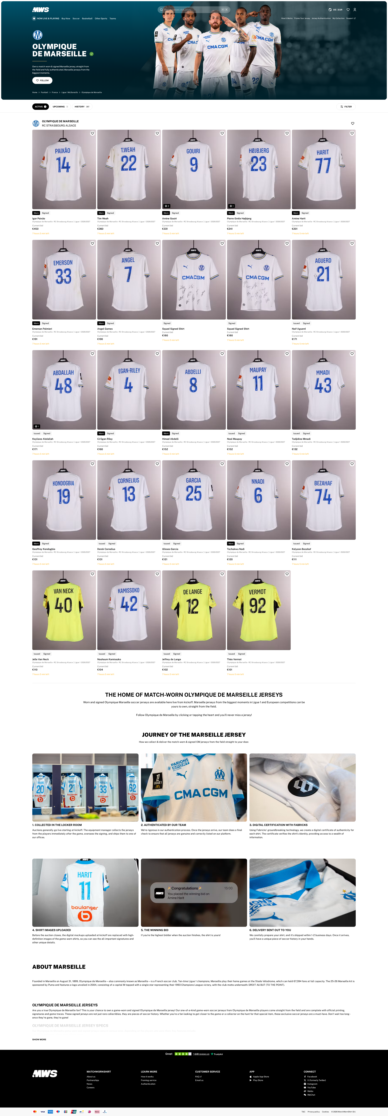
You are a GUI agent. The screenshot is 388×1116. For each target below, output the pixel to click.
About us (91, 1076)
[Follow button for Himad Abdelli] (222, 353)
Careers (90, 1087)
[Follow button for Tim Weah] (157, 133)
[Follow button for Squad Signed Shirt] (222, 243)
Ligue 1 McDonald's (70, 92)
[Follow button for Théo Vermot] (287, 574)
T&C (303, 1112)
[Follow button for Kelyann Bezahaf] (352, 463)
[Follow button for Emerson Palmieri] (92, 243)
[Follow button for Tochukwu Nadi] (287, 463)
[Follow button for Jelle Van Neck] (92, 574)
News (89, 1084)
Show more (39, 1039)
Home (34, 92)
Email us (199, 1080)
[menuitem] (335, 9)
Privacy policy (314, 1112)
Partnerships (93, 1080)
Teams (113, 18)
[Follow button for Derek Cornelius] (157, 463)
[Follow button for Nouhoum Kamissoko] (157, 574)
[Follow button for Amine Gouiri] (222, 133)
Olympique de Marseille (92, 92)
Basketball (87, 18)
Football (44, 92)
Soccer (76, 18)
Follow (44, 80)
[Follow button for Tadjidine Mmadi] (352, 353)
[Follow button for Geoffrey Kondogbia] (92, 463)
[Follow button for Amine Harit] (352, 133)
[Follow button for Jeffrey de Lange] (222, 574)
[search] (194, 9)
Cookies (325, 1112)
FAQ (197, 1076)
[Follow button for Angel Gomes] (157, 243)
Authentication (148, 1084)
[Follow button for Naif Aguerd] (352, 243)
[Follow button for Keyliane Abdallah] (92, 353)
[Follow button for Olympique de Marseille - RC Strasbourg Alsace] (353, 123)
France (55, 92)
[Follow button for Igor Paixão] (92, 133)
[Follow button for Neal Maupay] (287, 353)
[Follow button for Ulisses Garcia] (222, 463)
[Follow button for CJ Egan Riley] (157, 353)
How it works (147, 1076)
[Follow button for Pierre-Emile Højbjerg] (287, 133)
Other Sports (101, 18)
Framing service (148, 1080)
